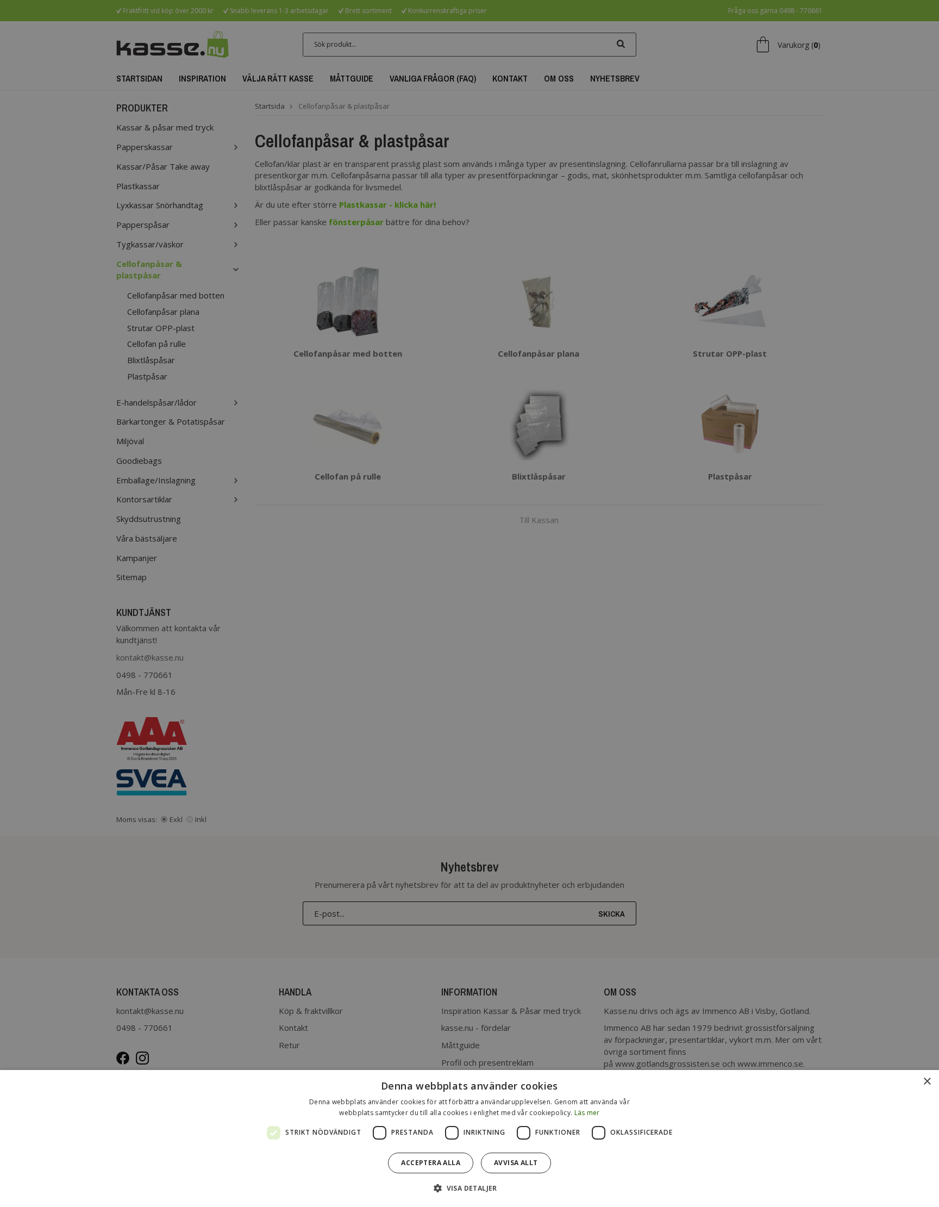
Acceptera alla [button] (430, 1162)
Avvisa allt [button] (515, 1162)
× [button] (927, 1082)
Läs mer (587, 1112)
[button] (469, 1187)
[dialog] (469, 1138)
